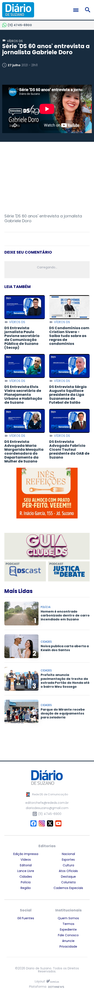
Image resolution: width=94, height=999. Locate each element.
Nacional (68, 854)
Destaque (68, 876)
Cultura (68, 865)
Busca (88, 10)
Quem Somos (68, 918)
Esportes (68, 859)
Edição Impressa (25, 854)
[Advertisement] (47, 178)
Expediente (68, 929)
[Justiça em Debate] (69, 571)
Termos (68, 924)
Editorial (26, 865)
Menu (77, 10)
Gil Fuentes (25, 918)
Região (26, 888)
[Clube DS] (47, 546)
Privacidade (68, 946)
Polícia (26, 882)
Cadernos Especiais (68, 888)
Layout (40, 981)
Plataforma (37, 987)
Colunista (68, 882)
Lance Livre (25, 871)
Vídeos (26, 859)
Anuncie (68, 941)
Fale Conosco (68, 935)
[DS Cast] (25, 571)
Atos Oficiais (68, 871)
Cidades (25, 876)
